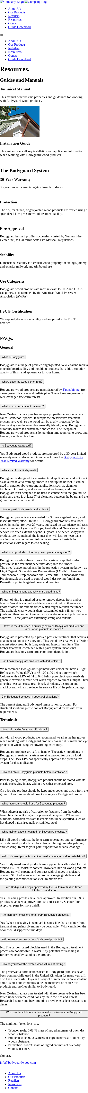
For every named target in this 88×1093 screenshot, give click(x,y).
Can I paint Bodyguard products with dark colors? (31, 661)
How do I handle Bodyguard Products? (24, 729)
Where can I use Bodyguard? (19, 470)
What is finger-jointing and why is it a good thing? (31, 591)
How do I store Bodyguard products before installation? (34, 772)
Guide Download (19, 27)
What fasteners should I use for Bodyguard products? (33, 803)
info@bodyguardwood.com (18, 1062)
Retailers (13, 16)
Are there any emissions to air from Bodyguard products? (35, 914)
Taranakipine (71, 389)
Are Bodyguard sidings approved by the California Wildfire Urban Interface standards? (44, 889)
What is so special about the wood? (23, 406)
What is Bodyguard (13, 357)
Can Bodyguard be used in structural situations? (30, 696)
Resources (14, 19)
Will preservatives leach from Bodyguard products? (32, 939)
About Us (14, 8)
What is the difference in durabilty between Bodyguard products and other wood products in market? (44, 627)
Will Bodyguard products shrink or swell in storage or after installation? (43, 856)
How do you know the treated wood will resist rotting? (33, 964)
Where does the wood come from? (22, 381)
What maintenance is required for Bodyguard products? (34, 831)
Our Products (16, 12)
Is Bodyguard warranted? (16, 445)
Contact (13, 23)
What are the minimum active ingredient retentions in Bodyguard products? (44, 1014)
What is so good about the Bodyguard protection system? (36, 552)
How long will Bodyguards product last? (25, 509)
